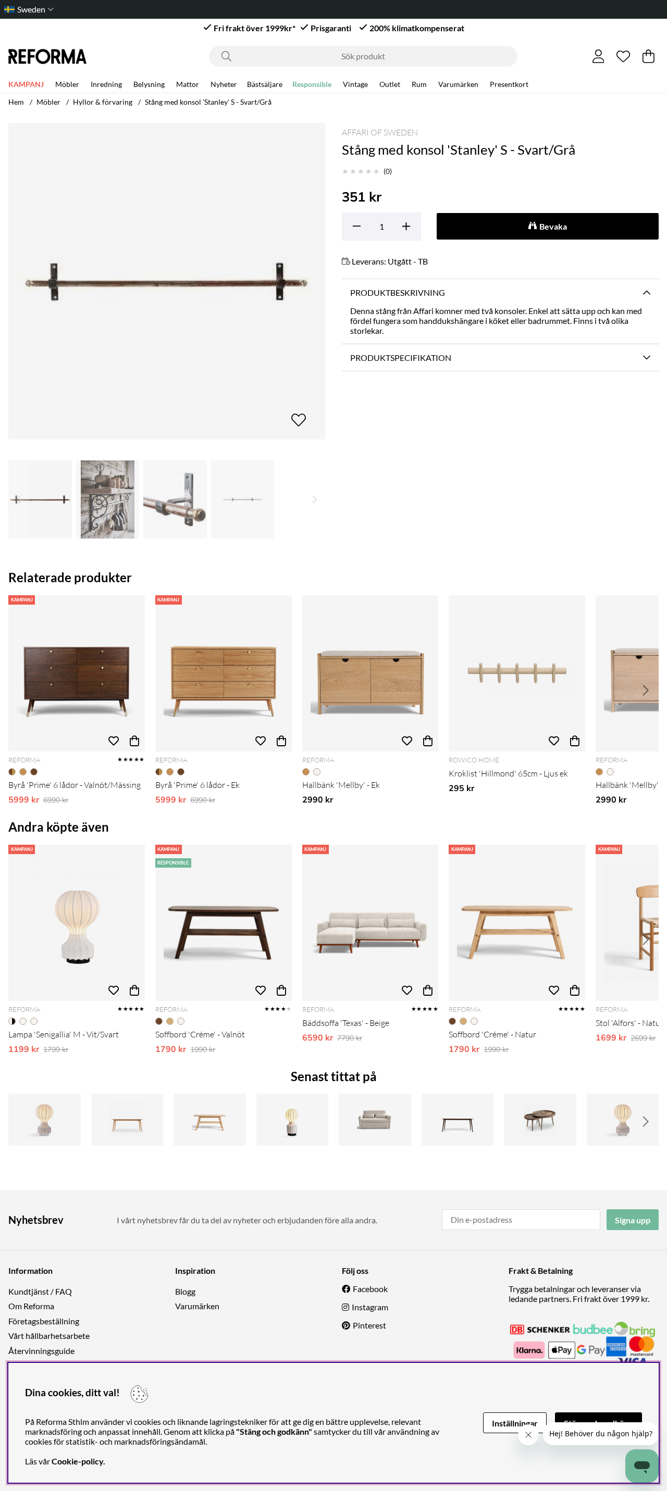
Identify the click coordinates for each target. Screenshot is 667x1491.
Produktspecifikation (400, 357)
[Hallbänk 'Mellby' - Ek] (370, 673)
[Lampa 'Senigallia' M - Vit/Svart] (76, 923)
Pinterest (369, 1325)
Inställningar (515, 1423)
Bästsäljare (264, 84)
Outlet (389, 84)
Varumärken (458, 84)
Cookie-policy (77, 1461)
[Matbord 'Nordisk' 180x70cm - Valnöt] (458, 1120)
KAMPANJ (26, 84)
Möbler (67, 84)
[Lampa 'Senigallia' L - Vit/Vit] (623, 1120)
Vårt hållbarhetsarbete (49, 1335)
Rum (419, 84)
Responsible (311, 84)
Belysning (149, 84)
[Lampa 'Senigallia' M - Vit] (44, 1120)
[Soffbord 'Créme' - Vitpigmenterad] (210, 1120)
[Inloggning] (598, 56)
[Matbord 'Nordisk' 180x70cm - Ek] (127, 1120)
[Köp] (134, 741)
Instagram (370, 1307)
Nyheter (224, 84)
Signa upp (632, 1220)
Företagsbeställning (43, 1321)
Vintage (355, 84)
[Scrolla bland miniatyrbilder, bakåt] (18, 499)
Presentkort (509, 84)
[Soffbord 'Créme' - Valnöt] (223, 923)
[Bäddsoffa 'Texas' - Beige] (370, 923)
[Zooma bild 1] (166, 281)
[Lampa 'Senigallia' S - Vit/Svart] (292, 1120)
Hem (16, 101)
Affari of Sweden (380, 132)
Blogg (185, 1291)
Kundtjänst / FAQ (40, 1291)
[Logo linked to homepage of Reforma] (47, 56)
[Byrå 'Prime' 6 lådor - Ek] (223, 673)
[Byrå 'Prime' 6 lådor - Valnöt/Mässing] (76, 673)
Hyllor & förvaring (102, 101)
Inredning (106, 84)
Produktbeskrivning (397, 292)
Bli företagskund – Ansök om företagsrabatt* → (366, 9)
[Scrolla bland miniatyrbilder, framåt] (314, 499)
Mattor (187, 84)
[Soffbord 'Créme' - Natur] (517, 923)
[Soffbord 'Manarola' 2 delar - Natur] (540, 1120)
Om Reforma (31, 1306)
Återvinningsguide (41, 1351)
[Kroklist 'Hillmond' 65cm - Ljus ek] (517, 673)
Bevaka (553, 226)
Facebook (370, 1289)
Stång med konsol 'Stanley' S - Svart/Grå (208, 101)
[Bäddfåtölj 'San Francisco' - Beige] (375, 1120)
